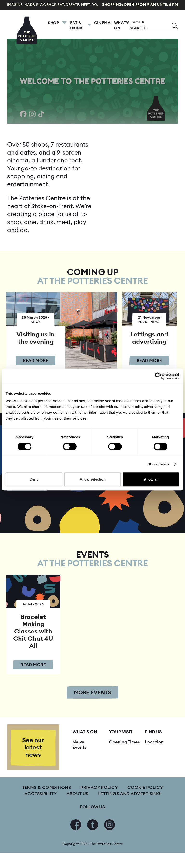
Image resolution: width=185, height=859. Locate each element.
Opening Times (124, 742)
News (78, 742)
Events (79, 747)
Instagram (109, 824)
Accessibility (40, 793)
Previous (16, 81)
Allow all (151, 479)
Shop (53, 22)
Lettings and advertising (129, 793)
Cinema (102, 22)
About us (77, 793)
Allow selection (93, 479)
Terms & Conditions (46, 787)
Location (154, 742)
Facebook (75, 824)
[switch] (70, 446)
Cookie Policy (145, 787)
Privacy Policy (99, 787)
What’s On (122, 25)
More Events (92, 692)
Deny (34, 479)
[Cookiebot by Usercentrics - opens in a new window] (158, 376)
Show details (159, 464)
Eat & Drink (76, 25)
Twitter (92, 824)
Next (168, 81)
